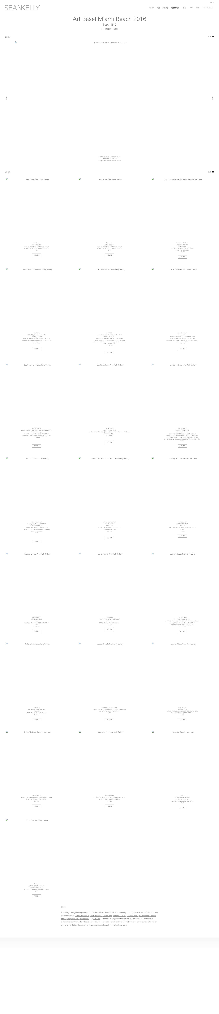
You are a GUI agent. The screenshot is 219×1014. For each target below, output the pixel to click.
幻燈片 (209, 36)
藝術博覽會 (175, 8)
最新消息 (165, 8)
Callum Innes (144, 916)
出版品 (184, 8)
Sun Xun (96, 919)
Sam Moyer (84, 919)
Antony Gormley (119, 916)
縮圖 (213, 36)
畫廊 (197, 8)
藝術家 (151, 8)
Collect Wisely (208, 8)
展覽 (158, 8)
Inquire (36, 255)
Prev (7, 98)
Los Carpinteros (96, 916)
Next (212, 98)
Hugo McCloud (73, 919)
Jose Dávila (107, 916)
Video (191, 8)
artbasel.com (121, 925)
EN (211, 2)
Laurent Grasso (132, 916)
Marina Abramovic (82, 916)
